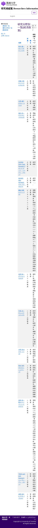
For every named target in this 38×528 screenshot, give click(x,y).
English (12, 16)
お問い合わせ (5, 36)
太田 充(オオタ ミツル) (21, 352)
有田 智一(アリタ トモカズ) (21, 276)
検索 (34, 13)
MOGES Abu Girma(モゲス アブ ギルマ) (22, 182)
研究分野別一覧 (7, 28)
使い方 (3, 34)
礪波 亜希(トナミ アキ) (21, 192)
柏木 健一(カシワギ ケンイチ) (21, 48)
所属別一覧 (6, 26)
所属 (27, 40)
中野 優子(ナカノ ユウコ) (21, 103)
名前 (19, 43)
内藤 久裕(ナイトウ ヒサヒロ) (21, 83)
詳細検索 (5, 30)
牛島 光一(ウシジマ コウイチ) (21, 313)
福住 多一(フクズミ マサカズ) (21, 115)
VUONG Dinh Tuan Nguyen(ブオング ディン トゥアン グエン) (21, 168)
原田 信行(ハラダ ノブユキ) (21, 496)
